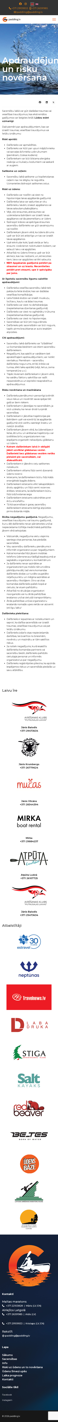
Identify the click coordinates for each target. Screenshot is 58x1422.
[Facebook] (20, 4)
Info (4, 1363)
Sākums (7, 1355)
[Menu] (54, 19)
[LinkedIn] (46, 102)
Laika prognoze (12, 1375)
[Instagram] (25, 4)
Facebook (7, 1395)
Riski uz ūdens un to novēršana (22, 1367)
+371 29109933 (20, 8)
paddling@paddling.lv (30, 12)
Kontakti (7, 1379)
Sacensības (9, 1359)
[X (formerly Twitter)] (53, 102)
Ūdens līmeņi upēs (14, 1371)
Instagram (7, 1400)
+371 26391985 (40, 8)
